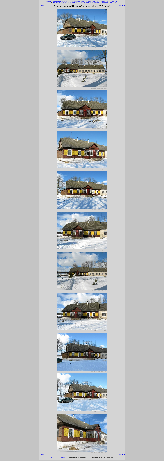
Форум (65, 1)
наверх (52, 457)
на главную (61, 457)
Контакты (114, 1)
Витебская (66, 2)
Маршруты (77, 1)
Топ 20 (71, 1)
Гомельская (73, 2)
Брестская (59, 2)
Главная (48, 1)
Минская (88, 2)
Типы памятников (86, 1)
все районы (105, 2)
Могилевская (95, 2)
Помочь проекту (106, 1)
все (54, 2)
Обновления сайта (57, 1)
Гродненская (81, 2)
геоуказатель (113, 2)
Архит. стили (95, 1)
